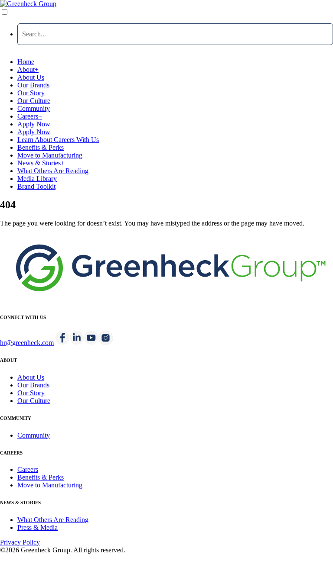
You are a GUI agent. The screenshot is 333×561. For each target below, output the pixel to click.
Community (33, 108)
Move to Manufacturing (49, 155)
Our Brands (33, 85)
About (28, 69)
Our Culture (33, 100)
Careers (29, 116)
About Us (30, 77)
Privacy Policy (20, 542)
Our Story (31, 93)
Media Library (37, 178)
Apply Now (33, 124)
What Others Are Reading (52, 170)
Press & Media (37, 527)
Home (25, 61)
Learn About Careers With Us (58, 139)
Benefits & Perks (40, 147)
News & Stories (41, 163)
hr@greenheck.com (27, 342)
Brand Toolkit (36, 186)
